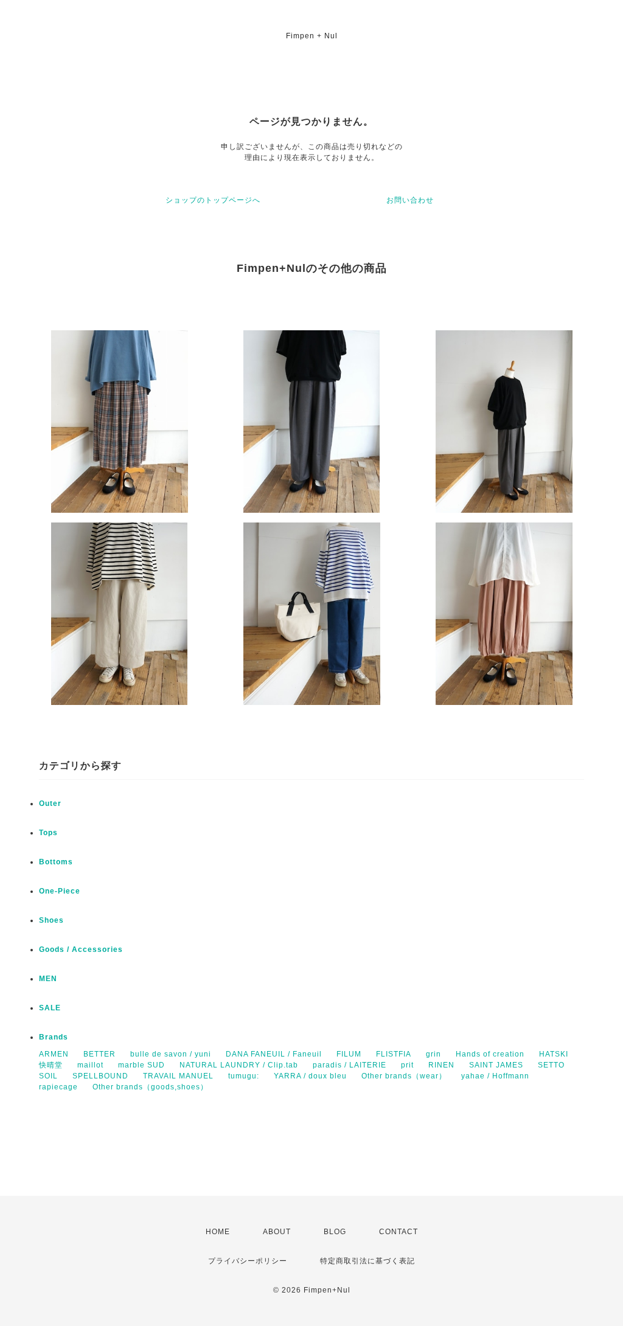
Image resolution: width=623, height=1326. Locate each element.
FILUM (348, 1054)
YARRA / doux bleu (310, 1076)
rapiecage (58, 1087)
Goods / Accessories (81, 949)
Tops (48, 832)
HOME (218, 1231)
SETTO (551, 1065)
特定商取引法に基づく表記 (367, 1261)
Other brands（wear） (404, 1076)
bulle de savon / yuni (170, 1054)
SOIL (48, 1076)
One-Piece (59, 891)
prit (407, 1065)
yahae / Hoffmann (495, 1076)
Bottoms (56, 862)
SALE (50, 1008)
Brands (53, 1037)
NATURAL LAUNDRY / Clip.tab (238, 1065)
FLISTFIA (393, 1054)
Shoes (51, 920)
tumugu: (243, 1076)
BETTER (99, 1054)
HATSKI (553, 1054)
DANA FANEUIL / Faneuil (274, 1054)
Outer (50, 803)
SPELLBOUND (100, 1076)
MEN (48, 978)
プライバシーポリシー (247, 1261)
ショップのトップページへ (212, 200)
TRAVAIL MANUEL (178, 1076)
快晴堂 (51, 1065)
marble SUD (141, 1065)
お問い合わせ (410, 200)
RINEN (441, 1065)
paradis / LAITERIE (349, 1065)
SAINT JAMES (496, 1065)
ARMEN (54, 1054)
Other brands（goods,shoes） (150, 1087)
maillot (90, 1065)
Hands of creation (490, 1054)
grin (433, 1054)
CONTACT (398, 1231)
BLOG (335, 1231)
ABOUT (277, 1231)
